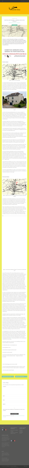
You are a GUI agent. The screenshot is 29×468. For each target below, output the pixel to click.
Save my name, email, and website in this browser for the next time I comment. (14, 410)
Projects (18, 22)
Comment (4, 386)
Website (4, 404)
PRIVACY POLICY (13, 433)
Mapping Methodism (12, 22)
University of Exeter (14, 432)
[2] (15, 169)
